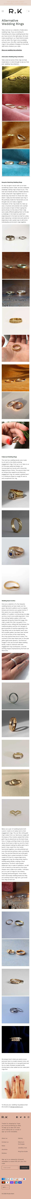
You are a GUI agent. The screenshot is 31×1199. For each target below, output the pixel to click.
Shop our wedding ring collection (12, 50)
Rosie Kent (10, 1193)
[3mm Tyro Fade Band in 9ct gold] (16, 148)
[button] (27, 11)
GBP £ (4, 1187)
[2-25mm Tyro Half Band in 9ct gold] (16, 175)
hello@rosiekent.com (16, 1106)
